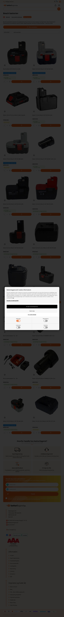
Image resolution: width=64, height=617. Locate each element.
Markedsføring (45, 318)
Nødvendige (18, 318)
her (13, 298)
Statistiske (46, 325)
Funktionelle (18, 325)
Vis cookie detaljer (32, 314)
